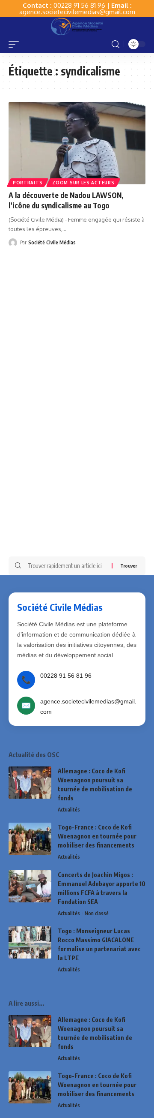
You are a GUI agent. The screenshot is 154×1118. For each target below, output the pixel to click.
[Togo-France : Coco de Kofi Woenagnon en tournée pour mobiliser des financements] (30, 839)
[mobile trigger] (16, 44)
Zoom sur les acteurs (83, 182)
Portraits (27, 182)
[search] (115, 44)
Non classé (97, 913)
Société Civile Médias (52, 242)
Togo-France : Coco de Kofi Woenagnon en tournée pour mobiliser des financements (97, 836)
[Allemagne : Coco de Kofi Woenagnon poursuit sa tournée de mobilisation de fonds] (30, 782)
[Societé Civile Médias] (77, 26)
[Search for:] (66, 565)
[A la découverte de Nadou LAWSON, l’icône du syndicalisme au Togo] (77, 143)
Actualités (69, 809)
